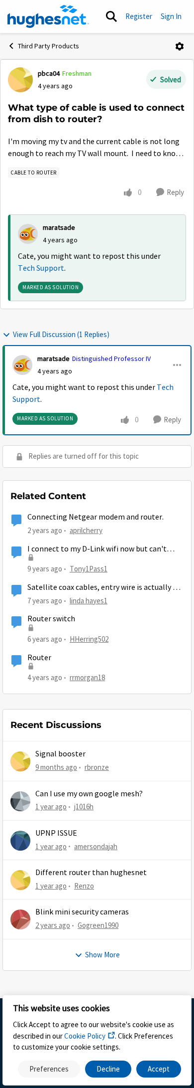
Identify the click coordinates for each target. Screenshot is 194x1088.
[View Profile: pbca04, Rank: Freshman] (20, 79)
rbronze (97, 767)
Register (138, 16)
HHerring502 (89, 639)
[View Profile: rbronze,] (20, 761)
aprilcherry (86, 530)
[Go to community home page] (48, 16)
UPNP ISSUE (56, 833)
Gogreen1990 (98, 925)
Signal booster (60, 754)
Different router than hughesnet (91, 873)
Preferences (49, 1069)
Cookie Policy (84, 1036)
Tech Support (41, 268)
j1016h (84, 806)
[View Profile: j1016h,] (20, 801)
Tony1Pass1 (88, 568)
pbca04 (49, 73)
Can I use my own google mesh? (89, 794)
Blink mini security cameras (82, 912)
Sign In (171, 16)
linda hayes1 (88, 600)
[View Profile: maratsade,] (28, 234)
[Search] (111, 16)
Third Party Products (48, 45)
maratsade (59, 227)
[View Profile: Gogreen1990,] (20, 919)
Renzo (84, 886)
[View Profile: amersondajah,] (20, 841)
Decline (108, 1069)
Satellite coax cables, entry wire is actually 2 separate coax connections (102, 587)
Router (39, 658)
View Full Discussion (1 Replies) (61, 334)
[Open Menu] (180, 46)
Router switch (51, 619)
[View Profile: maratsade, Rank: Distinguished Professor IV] (22, 365)
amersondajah (95, 846)
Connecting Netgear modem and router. (95, 517)
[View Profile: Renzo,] (20, 880)
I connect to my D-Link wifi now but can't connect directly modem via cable (97, 549)
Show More (102, 954)
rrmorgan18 (87, 677)
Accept (159, 1069)
